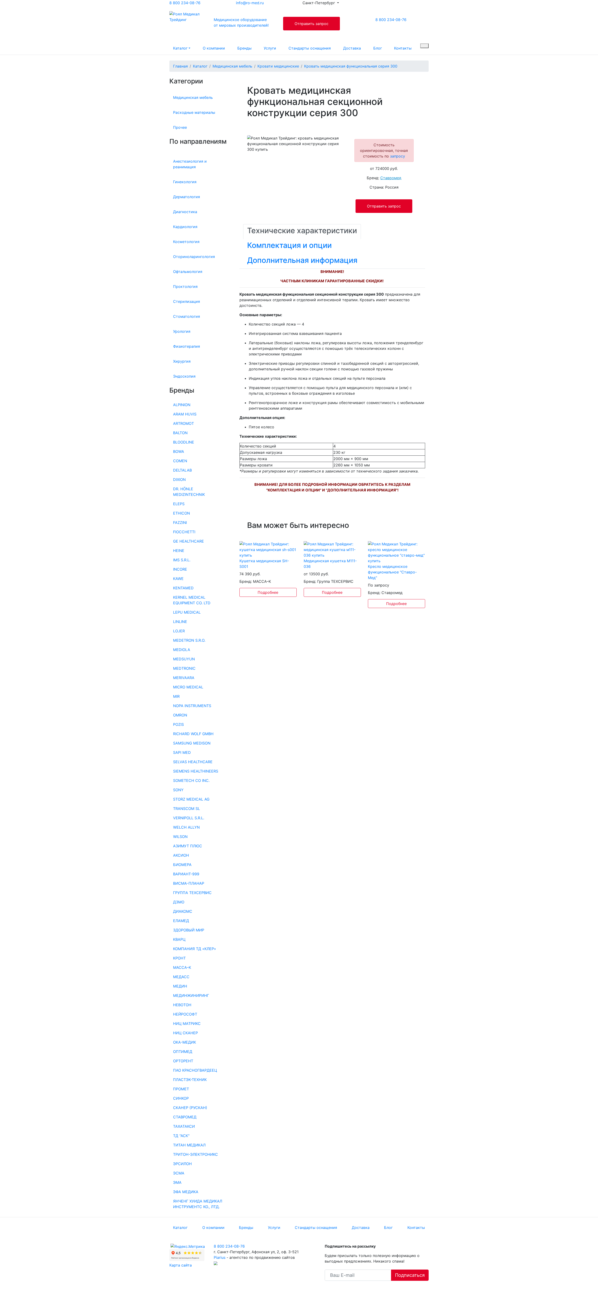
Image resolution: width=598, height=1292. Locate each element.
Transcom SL (186, 808)
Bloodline (183, 442)
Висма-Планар (188, 883)
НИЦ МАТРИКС (187, 1023)
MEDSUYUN (184, 659)
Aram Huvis (184, 414)
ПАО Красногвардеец (195, 1070)
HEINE (178, 550)
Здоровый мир (188, 930)
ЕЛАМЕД (181, 920)
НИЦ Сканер (185, 1033)
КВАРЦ (179, 939)
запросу (397, 156)
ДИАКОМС (182, 911)
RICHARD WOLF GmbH (193, 733)
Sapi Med (182, 752)
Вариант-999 (186, 874)
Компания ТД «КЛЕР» (194, 948)
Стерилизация (186, 301)
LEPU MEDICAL (187, 612)
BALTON (180, 432)
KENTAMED (183, 588)
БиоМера (182, 864)
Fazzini (180, 522)
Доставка (352, 48)
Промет (181, 1089)
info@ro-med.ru (250, 2)
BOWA (178, 451)
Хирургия (182, 361)
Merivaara (183, 677)
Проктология (185, 286)
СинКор (181, 1098)
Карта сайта (180, 1265)
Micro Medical (188, 687)
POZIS (178, 724)
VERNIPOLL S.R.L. (188, 818)
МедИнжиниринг (191, 995)
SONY (178, 789)
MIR (176, 696)
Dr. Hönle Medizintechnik (189, 492)
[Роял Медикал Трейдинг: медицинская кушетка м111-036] (332, 549)
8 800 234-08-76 (184, 2)
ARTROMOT (183, 423)
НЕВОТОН (182, 1004)
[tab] (302, 231)
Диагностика (185, 211)
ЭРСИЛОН (182, 1163)
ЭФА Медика (185, 1191)
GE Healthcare (188, 541)
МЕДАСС (181, 976)
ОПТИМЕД (182, 1051)
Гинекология (184, 181)
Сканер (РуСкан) (190, 1107)
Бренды (244, 48)
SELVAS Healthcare (193, 761)
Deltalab (182, 470)
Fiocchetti (184, 532)
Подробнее (268, 592)
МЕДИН (180, 986)
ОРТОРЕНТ (183, 1061)
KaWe (178, 578)
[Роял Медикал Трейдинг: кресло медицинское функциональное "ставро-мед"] (396, 552)
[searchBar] (424, 45)
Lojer (179, 631)
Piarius (219, 1257)
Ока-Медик (184, 1042)
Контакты (403, 48)
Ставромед (184, 1117)
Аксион (181, 855)
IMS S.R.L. (181, 560)
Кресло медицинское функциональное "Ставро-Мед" (392, 572)
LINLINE (180, 621)
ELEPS (179, 503)
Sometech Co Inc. (191, 780)
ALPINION (181, 404)
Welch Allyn (186, 827)
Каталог (180, 48)
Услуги (270, 48)
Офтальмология (187, 271)
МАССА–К (182, 967)
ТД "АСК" (181, 1135)
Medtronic (184, 668)
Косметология (186, 241)
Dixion (179, 479)
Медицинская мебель (193, 97)
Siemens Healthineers (195, 771)
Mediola (181, 649)
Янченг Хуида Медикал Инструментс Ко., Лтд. (197, 1204)
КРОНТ (179, 958)
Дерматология (186, 196)
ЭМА (177, 1182)
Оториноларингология (194, 256)
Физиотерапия (186, 346)
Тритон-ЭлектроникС (195, 1154)
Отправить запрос (311, 23)
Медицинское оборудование (241, 22)
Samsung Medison (191, 743)
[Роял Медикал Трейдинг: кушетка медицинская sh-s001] (268, 549)
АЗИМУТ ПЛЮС (187, 846)
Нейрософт (185, 1014)
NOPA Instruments (192, 705)
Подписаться (410, 1275)
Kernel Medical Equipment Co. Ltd (191, 600)
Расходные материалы (194, 112)
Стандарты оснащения (309, 48)
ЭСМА (178, 1173)
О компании (214, 48)
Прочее (180, 127)
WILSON (180, 836)
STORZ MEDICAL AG (191, 799)
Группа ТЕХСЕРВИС (192, 892)
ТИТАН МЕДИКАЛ (189, 1145)
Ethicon (181, 513)
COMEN (180, 460)
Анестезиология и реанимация (190, 164)
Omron (180, 715)
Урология (181, 331)
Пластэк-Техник (190, 1079)
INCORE (180, 569)
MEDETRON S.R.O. (189, 640)
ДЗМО (178, 902)
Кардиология (185, 226)
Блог (377, 48)
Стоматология (186, 316)
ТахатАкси (184, 1126)
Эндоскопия (184, 376)
